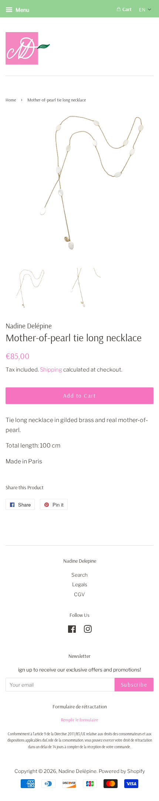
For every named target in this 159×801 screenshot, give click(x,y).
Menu (21, 10)
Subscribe (134, 684)
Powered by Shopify (122, 771)
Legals (79, 584)
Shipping (51, 369)
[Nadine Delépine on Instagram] (88, 630)
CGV (79, 594)
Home (11, 100)
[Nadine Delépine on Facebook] (72, 630)
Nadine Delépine (77, 771)
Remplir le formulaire (79, 719)
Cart (126, 9)
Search (79, 575)
